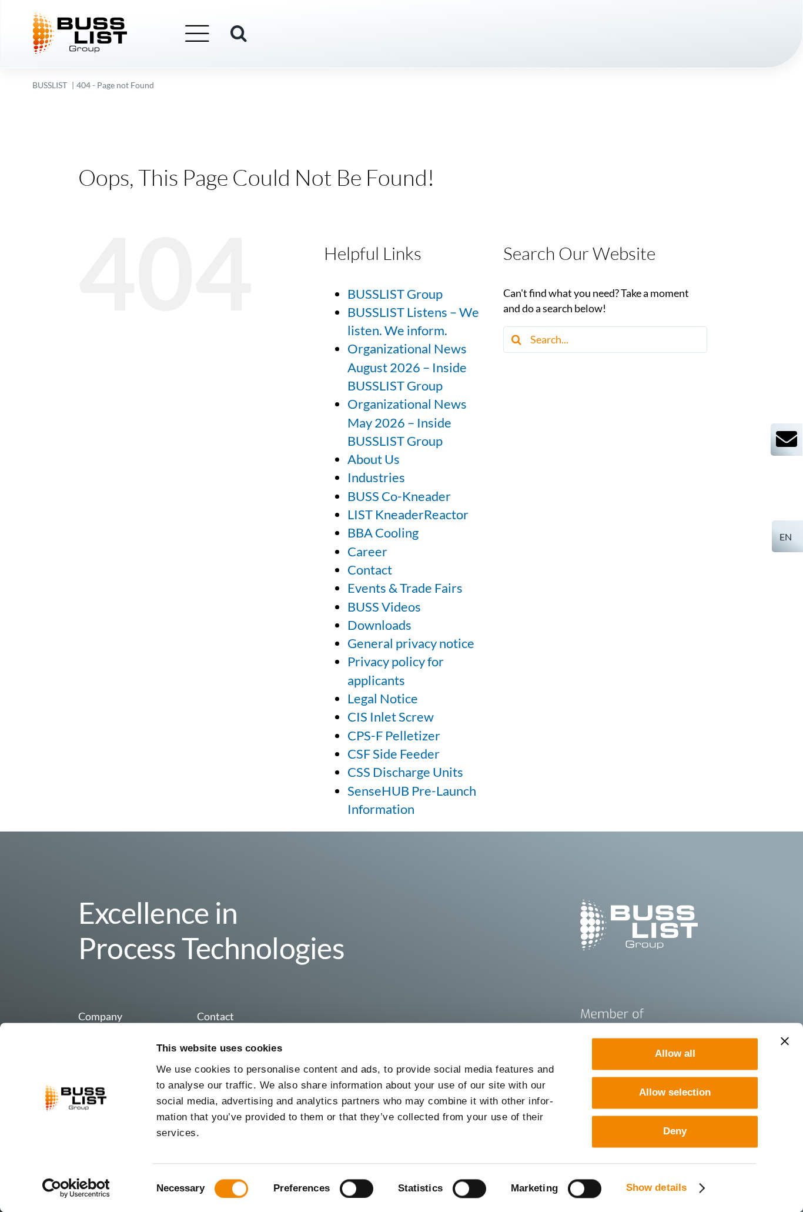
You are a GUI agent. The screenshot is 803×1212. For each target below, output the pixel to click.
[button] (238, 33)
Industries (376, 477)
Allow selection (675, 1092)
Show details (656, 1187)
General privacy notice (410, 643)
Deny (675, 1131)
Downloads (379, 625)
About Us (373, 459)
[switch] (356, 1188)
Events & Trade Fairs (405, 588)
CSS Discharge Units (405, 772)
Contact (369, 569)
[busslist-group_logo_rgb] (80, 18)
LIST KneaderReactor (408, 514)
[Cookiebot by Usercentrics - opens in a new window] (76, 1188)
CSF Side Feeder (393, 754)
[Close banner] (785, 1041)
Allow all (675, 1053)
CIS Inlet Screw (390, 716)
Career (367, 551)
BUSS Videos (384, 607)
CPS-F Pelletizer (393, 735)
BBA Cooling (383, 532)
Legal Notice (382, 698)
